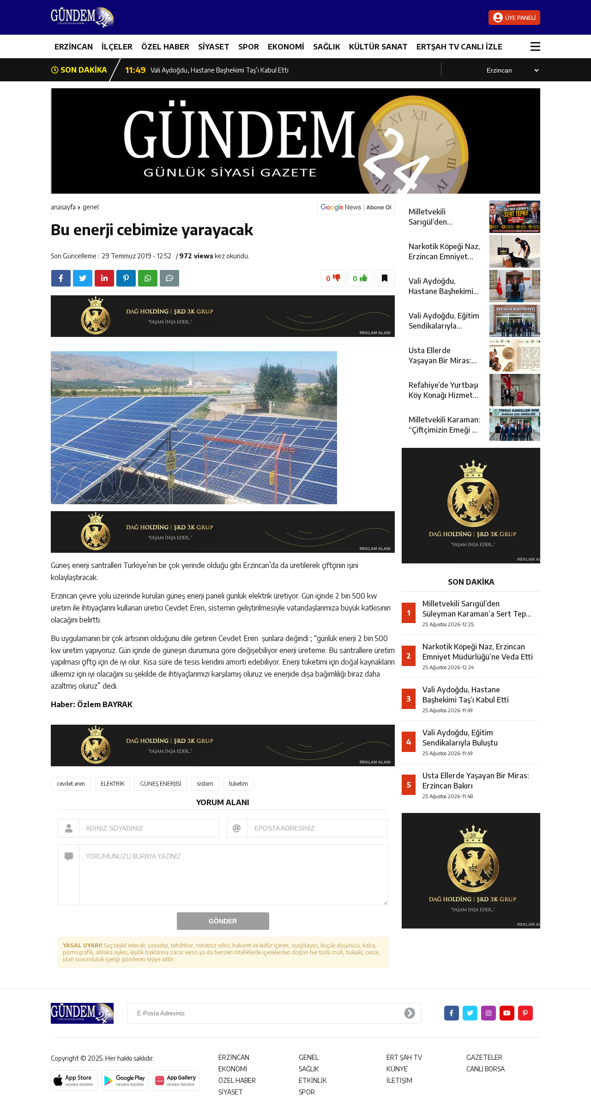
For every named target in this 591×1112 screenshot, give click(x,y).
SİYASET (213, 46)
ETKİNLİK (313, 1080)
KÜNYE (397, 1069)
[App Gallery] (175, 1080)
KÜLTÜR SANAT (378, 46)
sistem (205, 783)
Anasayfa (63, 207)
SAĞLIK (326, 46)
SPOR (248, 46)
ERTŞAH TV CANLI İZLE (459, 46)
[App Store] (74, 1080)
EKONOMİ (286, 46)
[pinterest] (126, 278)
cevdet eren (71, 783)
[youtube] (507, 1013)
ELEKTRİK (112, 783)
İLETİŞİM (399, 1080)
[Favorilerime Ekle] (384, 278)
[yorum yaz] (169, 278)
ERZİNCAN (73, 46)
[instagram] (488, 1013)
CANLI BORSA (485, 1069)
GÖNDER (223, 921)
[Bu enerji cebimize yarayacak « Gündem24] (106, 17)
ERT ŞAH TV (404, 1057)
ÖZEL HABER (165, 46)
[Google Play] (125, 1080)
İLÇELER (117, 46)
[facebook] (61, 278)
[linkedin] (104, 278)
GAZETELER (484, 1057)
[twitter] (82, 278)
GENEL (91, 207)
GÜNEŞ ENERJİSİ (160, 783)
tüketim (238, 783)
